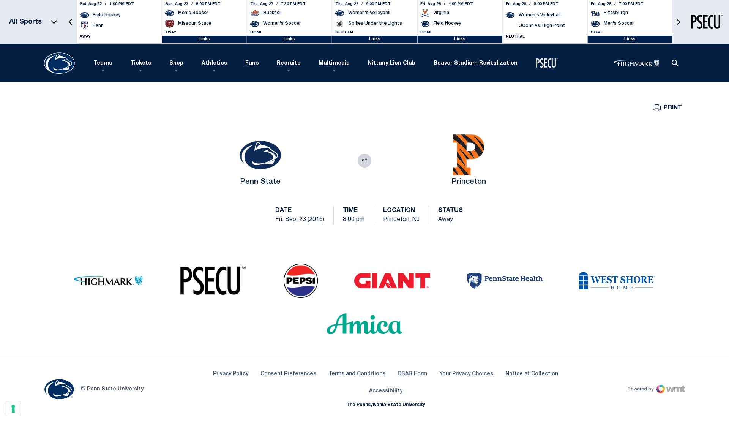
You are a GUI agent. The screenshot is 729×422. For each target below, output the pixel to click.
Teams (103, 63)
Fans (252, 63)
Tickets (140, 63)
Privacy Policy (230, 373)
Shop (176, 63)
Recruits (288, 63)
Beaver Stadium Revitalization (476, 63)
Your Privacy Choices (466, 373)
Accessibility (385, 391)
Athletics (214, 63)
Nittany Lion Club (391, 63)
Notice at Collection (531, 373)
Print (673, 108)
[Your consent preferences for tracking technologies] (13, 408)
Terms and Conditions (356, 373)
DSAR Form (412, 373)
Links (204, 39)
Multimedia (334, 63)
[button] (71, 22)
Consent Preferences (288, 373)
